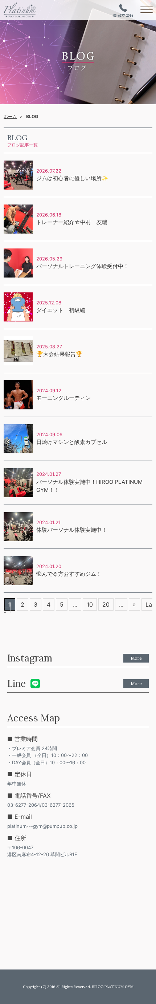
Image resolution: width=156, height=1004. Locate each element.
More (136, 658)
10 (90, 604)
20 (106, 604)
